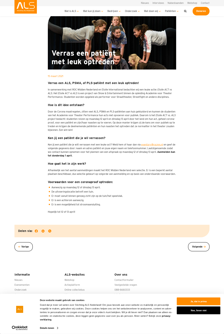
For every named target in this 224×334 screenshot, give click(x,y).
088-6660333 (122, 289)
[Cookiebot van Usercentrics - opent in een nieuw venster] (19, 328)
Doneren (201, 11)
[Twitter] (51, 231)
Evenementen (22, 284)
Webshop (192, 3)
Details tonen (47, 328)
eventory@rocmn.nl (152, 144)
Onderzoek (131, 11)
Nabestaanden (176, 3)
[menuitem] (25, 8)
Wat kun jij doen (91, 11)
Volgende (197, 246)
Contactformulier (124, 280)
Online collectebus (74, 289)
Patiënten (170, 11)
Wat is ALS (70, 11)
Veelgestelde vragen (125, 284)
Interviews (158, 3)
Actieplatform (72, 284)
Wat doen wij (151, 11)
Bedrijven (112, 11)
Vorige (25, 246)
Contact (205, 3)
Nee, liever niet (198, 310)
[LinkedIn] (44, 231)
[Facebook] (38, 231)
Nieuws (145, 3)
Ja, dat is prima (198, 301)
